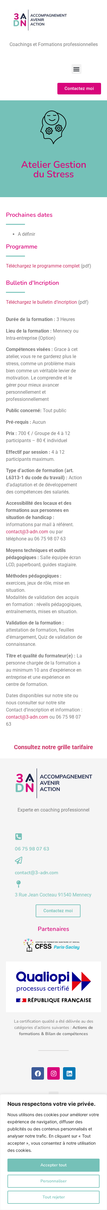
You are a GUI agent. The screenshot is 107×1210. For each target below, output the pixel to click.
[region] (53, 1152)
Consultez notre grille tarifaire (53, 747)
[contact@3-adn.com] (18, 860)
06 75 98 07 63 (32, 849)
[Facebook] (38, 1073)
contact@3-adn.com (27, 531)
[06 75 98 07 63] (18, 836)
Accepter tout (53, 1165)
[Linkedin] (69, 1073)
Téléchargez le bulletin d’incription (41, 302)
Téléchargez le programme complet (43, 266)
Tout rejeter (54, 1197)
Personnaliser (53, 1181)
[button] (76, 69)
